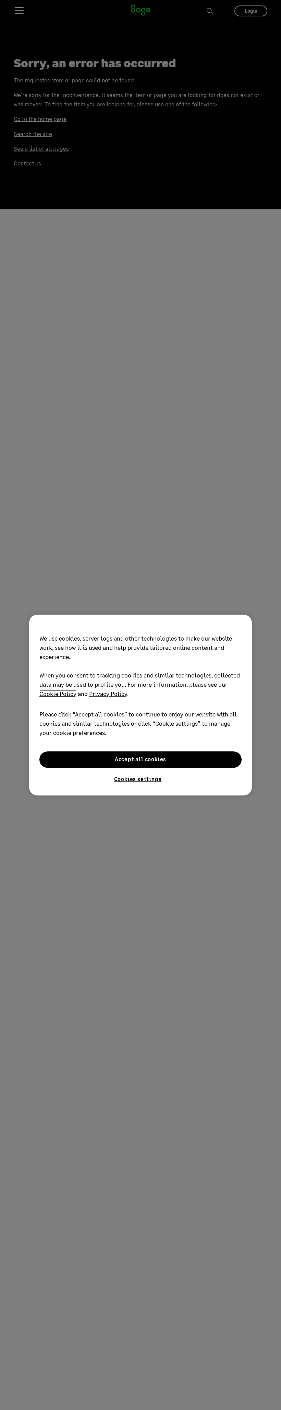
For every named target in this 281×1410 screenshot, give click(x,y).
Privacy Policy (108, 693)
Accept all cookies (140, 759)
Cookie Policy (57, 693)
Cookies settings (138, 779)
